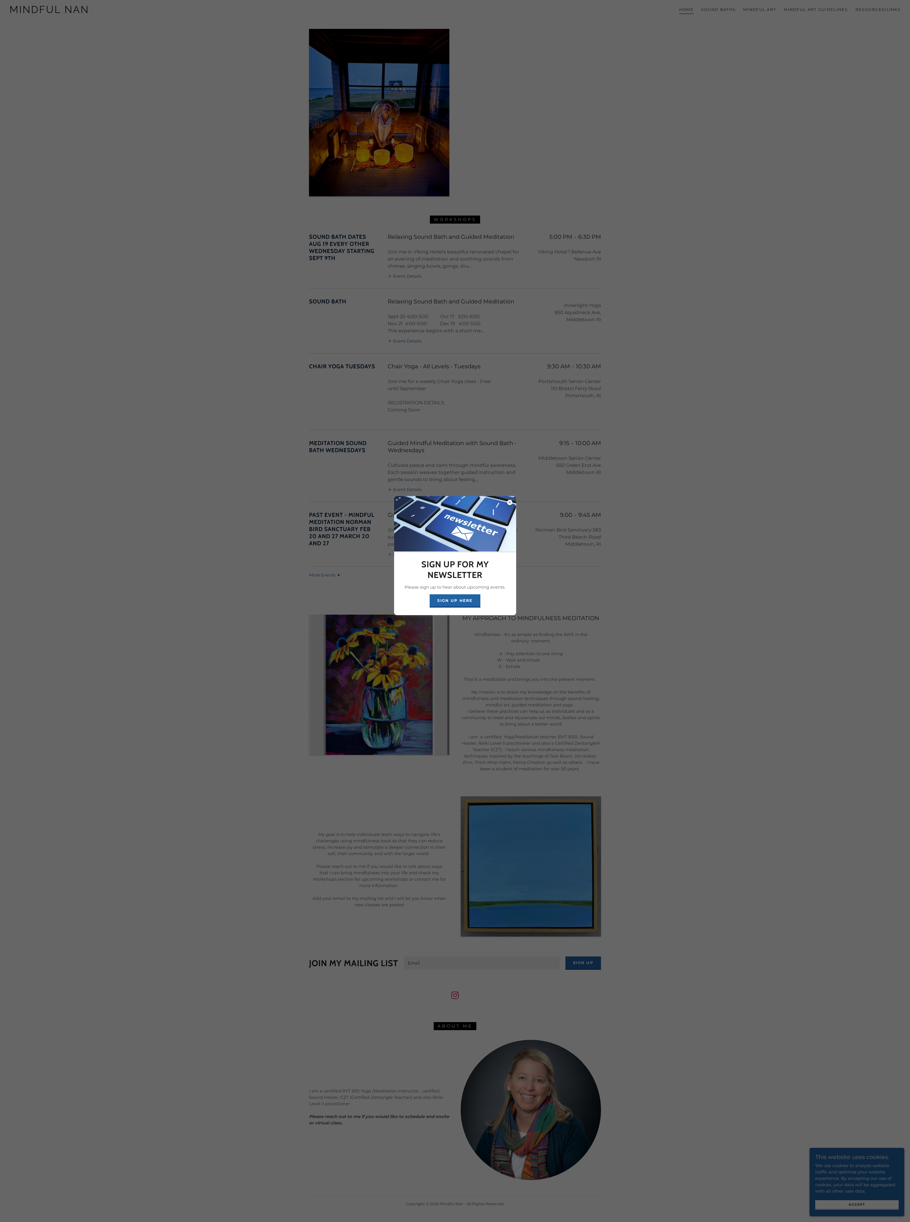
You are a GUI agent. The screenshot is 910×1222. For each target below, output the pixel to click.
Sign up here (455, 600)
